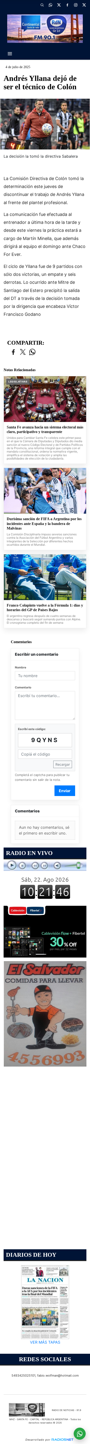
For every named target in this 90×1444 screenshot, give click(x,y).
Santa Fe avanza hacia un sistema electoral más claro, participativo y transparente (45, 429)
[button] (42, 5)
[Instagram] (76, 5)
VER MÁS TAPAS (45, 1342)
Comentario (23, 687)
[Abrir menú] (10, 54)
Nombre (20, 667)
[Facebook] (67, 5)
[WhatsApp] (50, 5)
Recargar (62, 764)
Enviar (65, 790)
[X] (59, 5)
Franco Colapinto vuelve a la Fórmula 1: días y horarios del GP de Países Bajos (45, 607)
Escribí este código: (32, 729)
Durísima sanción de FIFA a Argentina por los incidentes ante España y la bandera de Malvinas (44, 523)
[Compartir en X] (22, 352)
